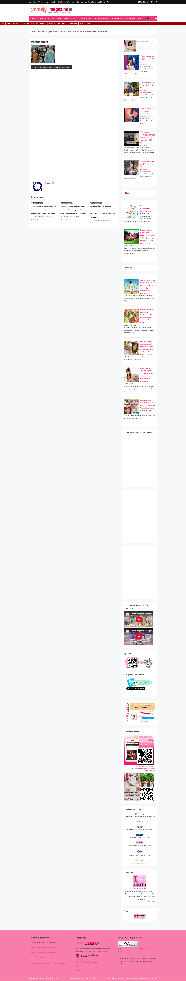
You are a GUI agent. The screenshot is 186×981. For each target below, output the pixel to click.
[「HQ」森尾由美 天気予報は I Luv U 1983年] (131, 62)
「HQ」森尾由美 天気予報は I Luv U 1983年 (147, 58)
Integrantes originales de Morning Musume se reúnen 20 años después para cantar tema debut (43, 210)
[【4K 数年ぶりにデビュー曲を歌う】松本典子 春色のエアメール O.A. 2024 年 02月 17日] (131, 138)
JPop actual (70, 2)
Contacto (34, 18)
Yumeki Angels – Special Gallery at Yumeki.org (127, 18)
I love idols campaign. (139, 889)
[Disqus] (74, 96)
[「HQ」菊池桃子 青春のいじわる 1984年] (131, 89)
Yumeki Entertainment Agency (97, 951)
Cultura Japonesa (81, 2)
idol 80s (89, 23)
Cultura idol (53, 2)
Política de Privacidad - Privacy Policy (86, 962)
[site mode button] (147, 18)
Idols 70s (106, 2)
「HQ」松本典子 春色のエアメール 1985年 (147, 163)
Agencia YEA (50, 183)
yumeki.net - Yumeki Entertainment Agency (44, 947)
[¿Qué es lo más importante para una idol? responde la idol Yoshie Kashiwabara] (131, 406)
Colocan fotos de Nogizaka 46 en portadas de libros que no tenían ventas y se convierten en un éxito (73, 210)
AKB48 (40, 2)
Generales (43, 23)
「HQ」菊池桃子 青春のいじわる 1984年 (147, 85)
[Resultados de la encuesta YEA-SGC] (131, 212)
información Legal (80, 968)
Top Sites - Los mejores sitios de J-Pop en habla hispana (49, 963)
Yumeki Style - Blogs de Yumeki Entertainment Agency (48, 958)
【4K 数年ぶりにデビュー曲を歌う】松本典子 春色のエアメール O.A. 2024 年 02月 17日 (147, 137)
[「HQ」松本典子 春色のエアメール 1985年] (131, 168)
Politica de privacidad (100, 18)
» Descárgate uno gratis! (149, 770)
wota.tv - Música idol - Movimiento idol (43, 953)
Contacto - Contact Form (83, 960)
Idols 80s (99, 2)
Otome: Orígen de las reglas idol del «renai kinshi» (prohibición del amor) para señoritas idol (147, 285)
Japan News (33, 2)
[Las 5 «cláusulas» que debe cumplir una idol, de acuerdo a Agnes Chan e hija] (131, 348)
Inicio (76, 18)
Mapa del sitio (86, 18)
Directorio (67, 18)
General (45, 2)
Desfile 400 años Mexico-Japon (51, 18)
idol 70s (82, 23)
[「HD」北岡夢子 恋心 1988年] (131, 115)
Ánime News (92, 2)
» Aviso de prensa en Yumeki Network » (145, 766)
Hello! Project (62, 2)
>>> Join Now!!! (150, 902)
